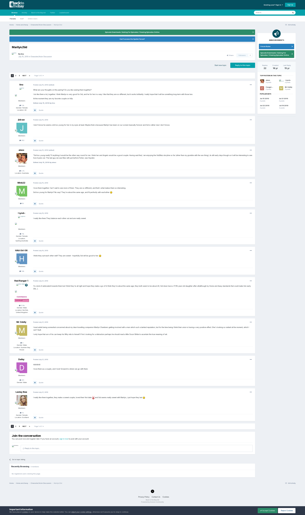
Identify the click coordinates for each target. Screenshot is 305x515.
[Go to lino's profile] (14, 55)
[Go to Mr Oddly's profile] (21, 330)
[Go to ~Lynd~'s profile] (21, 221)
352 (22, 140)
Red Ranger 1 (21, 281)
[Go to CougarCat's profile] (262, 88)
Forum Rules (265, 46)
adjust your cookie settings (81, 512)
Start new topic (220, 65)
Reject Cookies (286, 511)
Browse (14, 13)
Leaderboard (64, 13)
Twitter (52, 13)
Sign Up (290, 5)
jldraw (21, 119)
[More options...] (250, 84)
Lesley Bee (21, 392)
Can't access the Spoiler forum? (132, 39)
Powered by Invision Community (152, 502)
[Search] (293, 13)
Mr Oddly (21, 322)
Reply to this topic (242, 65)
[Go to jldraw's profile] (21, 128)
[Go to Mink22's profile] (21, 191)
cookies (25, 512)
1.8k (22, 271)
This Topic (283, 12)
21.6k (22, 305)
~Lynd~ (21, 213)
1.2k (22, 105)
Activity (24, 13)
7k (22, 413)
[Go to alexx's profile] (21, 158)
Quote (41, 110)
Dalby (21, 359)
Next (24, 75)
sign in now (63, 439)
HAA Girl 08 (21, 250)
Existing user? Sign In (273, 5)
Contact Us (156, 497)
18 (23, 203)
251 (22, 380)
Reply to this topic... (32, 448)
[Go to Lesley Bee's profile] (21, 400)
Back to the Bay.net (38, 13)
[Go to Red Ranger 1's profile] (21, 289)
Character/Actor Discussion (41, 57)
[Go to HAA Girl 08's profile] (21, 258)
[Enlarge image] (111, 192)
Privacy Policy (143, 497)
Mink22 (21, 182)
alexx (21, 150)
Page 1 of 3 (38, 75)
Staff (22, 19)
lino (22, 54)
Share (231, 55)
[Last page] (29, 75)
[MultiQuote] (35, 110)
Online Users (32, 19)
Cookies (166, 497)
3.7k (22, 171)
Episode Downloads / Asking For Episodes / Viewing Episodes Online (132, 32)
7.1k (22, 234)
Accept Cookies (268, 511)
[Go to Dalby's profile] (21, 367)
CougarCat (270, 87)
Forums (13, 19)
